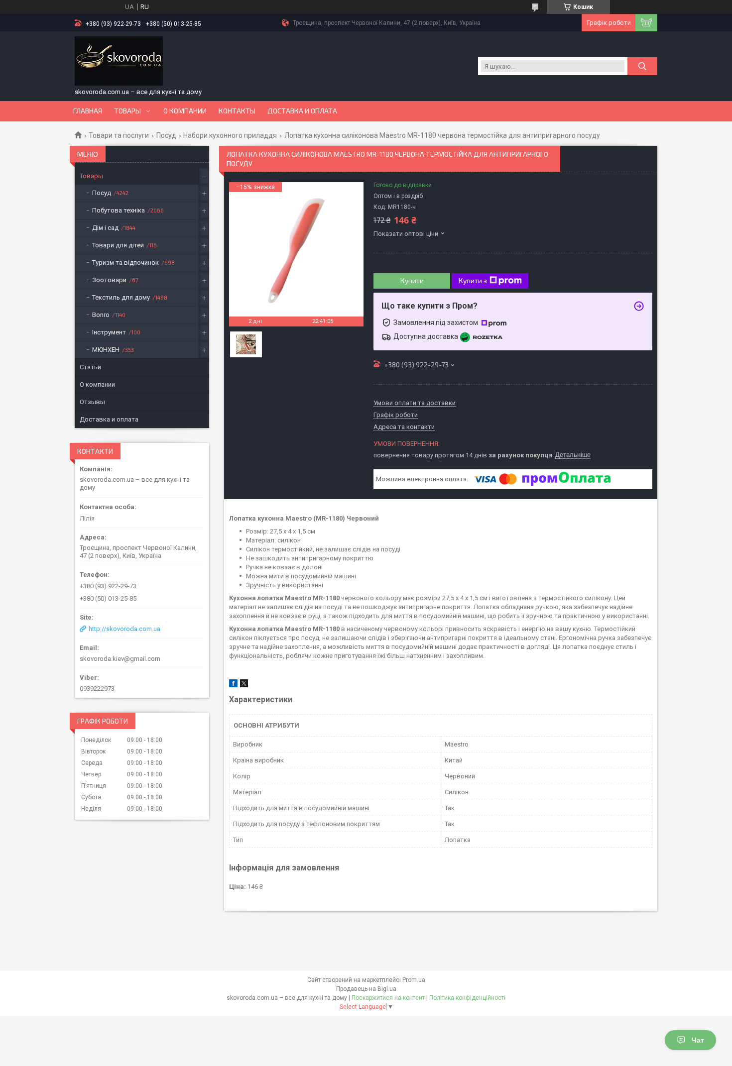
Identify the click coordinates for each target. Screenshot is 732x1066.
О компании (185, 110)
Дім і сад (105, 227)
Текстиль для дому (121, 297)
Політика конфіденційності (467, 997)
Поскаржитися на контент (388, 997)
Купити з (473, 280)
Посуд (166, 135)
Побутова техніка (118, 210)
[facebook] (233, 685)
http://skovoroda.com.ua (124, 629)
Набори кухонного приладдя (230, 135)
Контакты (237, 110)
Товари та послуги (119, 135)
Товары (127, 110)
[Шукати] (642, 66)
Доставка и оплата (302, 110)
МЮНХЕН (106, 349)
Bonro (101, 315)
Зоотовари (109, 280)
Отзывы (92, 402)
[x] (244, 685)
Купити (412, 280)
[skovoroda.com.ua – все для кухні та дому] (119, 61)
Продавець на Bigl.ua (366, 988)
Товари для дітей (118, 245)
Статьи (90, 367)
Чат (698, 1040)
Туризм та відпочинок (125, 262)
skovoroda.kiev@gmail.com (120, 658)
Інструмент (109, 332)
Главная (87, 110)
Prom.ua (413, 979)
